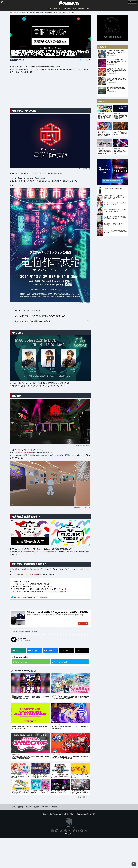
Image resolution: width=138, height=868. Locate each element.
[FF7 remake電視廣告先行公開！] (120, 126)
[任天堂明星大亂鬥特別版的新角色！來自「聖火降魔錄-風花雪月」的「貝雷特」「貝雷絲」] (104, 108)
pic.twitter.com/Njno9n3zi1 (59, 591)
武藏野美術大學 (86, 168)
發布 (60, 8)
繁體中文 (131, 2)
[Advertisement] (50, 92)
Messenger (34, 650)
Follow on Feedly (21, 662)
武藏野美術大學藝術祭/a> (84, 507)
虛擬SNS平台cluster (24, 452)
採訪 (88, 8)
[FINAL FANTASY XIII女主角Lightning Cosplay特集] (120, 143)
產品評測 (81, 8)
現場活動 (67, 8)
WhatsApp (17, 650)
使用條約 (36, 807)
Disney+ (87, 797)
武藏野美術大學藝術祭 (85, 303)
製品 (74, 8)
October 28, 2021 (43, 597)
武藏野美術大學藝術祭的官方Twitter (26, 569)
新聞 (55, 8)
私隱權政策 (45, 807)
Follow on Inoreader (61, 662)
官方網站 (35, 574)
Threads (65, 650)
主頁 (49, 8)
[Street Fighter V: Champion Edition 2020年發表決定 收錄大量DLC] (104, 126)
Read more (82, 624)
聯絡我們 (28, 807)
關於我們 (20, 807)
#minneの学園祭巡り (30, 552)
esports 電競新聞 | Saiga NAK (69, 827)
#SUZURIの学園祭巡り (50, 552)
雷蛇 (81, 797)
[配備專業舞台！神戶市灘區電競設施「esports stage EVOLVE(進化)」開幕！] (104, 143)
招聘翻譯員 (54, 807)
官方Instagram (25, 574)
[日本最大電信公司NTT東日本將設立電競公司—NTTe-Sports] (120, 108)
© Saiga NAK (69, 834)
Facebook (49, 650)
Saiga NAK (69, 3)
